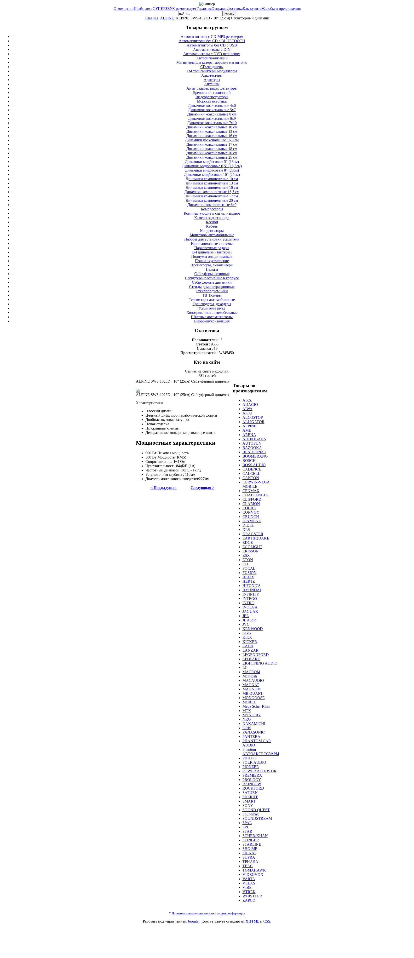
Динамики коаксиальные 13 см (211, 131)
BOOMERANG (255, 456)
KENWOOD (252, 629)
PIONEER (250, 767)
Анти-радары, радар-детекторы (211, 88)
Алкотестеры (212, 75)
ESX (246, 555)
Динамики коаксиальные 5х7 (212, 110)
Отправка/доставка (227, 8)
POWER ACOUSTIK (259, 771)
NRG (246, 719)
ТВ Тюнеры (212, 295)
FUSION (249, 573)
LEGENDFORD (255, 655)
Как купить (252, 8)
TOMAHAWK (254, 870)
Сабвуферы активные (212, 274)
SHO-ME (249, 849)
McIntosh (249, 676)
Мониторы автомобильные (212, 235)
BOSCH (249, 461)
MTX (246, 711)
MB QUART (252, 693)
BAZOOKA (252, 448)
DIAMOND (251, 521)
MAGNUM (251, 689)
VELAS (248, 883)
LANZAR (250, 650)
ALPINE (167, 18)
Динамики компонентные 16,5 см (211, 192)
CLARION (251, 504)
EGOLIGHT (252, 547)
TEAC (247, 866)
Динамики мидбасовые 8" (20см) (212, 170)
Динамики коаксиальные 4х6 (212, 105)
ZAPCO (248, 900)
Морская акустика (212, 101)
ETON (247, 560)
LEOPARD (251, 659)
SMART (249, 801)
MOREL (249, 702)
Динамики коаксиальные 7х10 (212, 123)
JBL (245, 616)
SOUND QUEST (256, 810)
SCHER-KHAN (255, 836)
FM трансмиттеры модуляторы (212, 71)
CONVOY (250, 512)
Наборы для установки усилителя (211, 239)
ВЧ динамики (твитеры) (211, 252)
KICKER (249, 642)
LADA (247, 646)
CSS (266, 921)
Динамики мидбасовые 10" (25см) (212, 174)
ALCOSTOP (252, 417)
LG (245, 667)
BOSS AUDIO (254, 465)
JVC (245, 624)
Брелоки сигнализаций (212, 93)
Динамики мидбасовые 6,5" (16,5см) (212, 166)
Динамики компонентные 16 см (212, 187)
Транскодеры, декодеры (212, 304)
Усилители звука (211, 308)
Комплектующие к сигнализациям (212, 213)
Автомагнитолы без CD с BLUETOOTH (212, 41)
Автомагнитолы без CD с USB (212, 45)
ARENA (249, 435)
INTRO (248, 603)
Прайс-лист (143, 8)
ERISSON (250, 551)
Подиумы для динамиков (211, 256)
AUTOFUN (251, 443)
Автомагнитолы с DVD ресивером (211, 54)
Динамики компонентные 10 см (212, 179)
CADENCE (251, 469)
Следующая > (202, 488)
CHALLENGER (255, 495)
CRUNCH (250, 517)
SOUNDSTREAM (257, 818)
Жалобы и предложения (281, 8)
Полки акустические (212, 261)
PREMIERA (252, 775)
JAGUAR (250, 611)
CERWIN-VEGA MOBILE (256, 484)
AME (246, 430)
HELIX (248, 577)
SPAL (247, 823)
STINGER (250, 840)
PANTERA (251, 736)
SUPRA (248, 857)
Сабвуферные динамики (212, 282)
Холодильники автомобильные (211, 312)
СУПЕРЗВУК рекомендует (174, 8)
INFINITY (250, 594)
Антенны (211, 84)
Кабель (212, 226)
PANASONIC (253, 732)
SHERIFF (250, 797)
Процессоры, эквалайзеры (211, 265)
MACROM (251, 672)
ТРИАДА (250, 862)
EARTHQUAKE (255, 538)
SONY (247, 805)
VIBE (247, 887)
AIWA (247, 409)
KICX (247, 637)
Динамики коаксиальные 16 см (211, 136)
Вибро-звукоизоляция (212, 321)
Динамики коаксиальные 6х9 (212, 118)
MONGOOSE (253, 698)
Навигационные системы (212, 243)
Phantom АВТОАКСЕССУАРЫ (260, 751)
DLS (246, 530)
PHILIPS (249, 758)
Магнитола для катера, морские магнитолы (211, 62)
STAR (247, 831)
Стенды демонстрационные (212, 287)
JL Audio (249, 620)
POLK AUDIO (254, 762)
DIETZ (248, 525)
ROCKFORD (253, 788)
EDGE (247, 542)
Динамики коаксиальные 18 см (211, 149)
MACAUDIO (253, 680)
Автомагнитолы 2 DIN (211, 49)
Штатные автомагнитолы (212, 317)
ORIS (246, 728)
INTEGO (249, 599)
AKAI (247, 413)
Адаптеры (212, 80)
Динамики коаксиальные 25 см (211, 157)
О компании (124, 8)
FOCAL (248, 568)
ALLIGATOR (253, 422)
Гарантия (204, 8)
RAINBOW (251, 784)
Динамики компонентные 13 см (212, 183)
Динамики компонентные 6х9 (211, 205)
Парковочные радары (211, 248)
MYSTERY (251, 715)
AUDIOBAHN (254, 439)
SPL (245, 827)
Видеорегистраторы (212, 97)
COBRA (249, 508)
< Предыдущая (163, 488)
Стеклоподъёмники (212, 291)
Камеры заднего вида (211, 218)
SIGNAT (249, 853)
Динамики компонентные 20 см (212, 200)
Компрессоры (212, 209)
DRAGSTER (252, 534)
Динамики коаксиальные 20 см (211, 153)
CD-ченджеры (212, 67)
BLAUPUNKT (254, 452)
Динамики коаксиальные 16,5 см (212, 140)
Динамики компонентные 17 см (212, 196)
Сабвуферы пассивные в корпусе (212, 278)
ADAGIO (250, 404)
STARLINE (251, 844)
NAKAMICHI (253, 724)
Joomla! (194, 921)
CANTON (250, 478)
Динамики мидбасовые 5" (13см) (212, 162)
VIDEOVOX (252, 874)
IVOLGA (250, 607)
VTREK (249, 892)
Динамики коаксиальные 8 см (211, 114)
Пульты (212, 269)
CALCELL (251, 473)
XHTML (252, 921)
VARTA (248, 879)
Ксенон (212, 222)
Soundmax (250, 814)
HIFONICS (251, 586)
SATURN (250, 793)
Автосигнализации (212, 58)
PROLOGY (251, 780)
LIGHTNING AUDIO (259, 663)
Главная (151, 18)
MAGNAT (250, 685)
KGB (246, 633)
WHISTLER (252, 896)
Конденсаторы (212, 231)
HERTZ (248, 581)
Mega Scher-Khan (256, 706)
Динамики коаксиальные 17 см (211, 144)
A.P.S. (247, 400)
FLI (245, 564)
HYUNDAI (251, 590)
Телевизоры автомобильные (212, 300)
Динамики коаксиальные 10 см (211, 127)
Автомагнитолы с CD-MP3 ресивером (212, 36)
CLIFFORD (251, 499)
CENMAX (250, 491)
